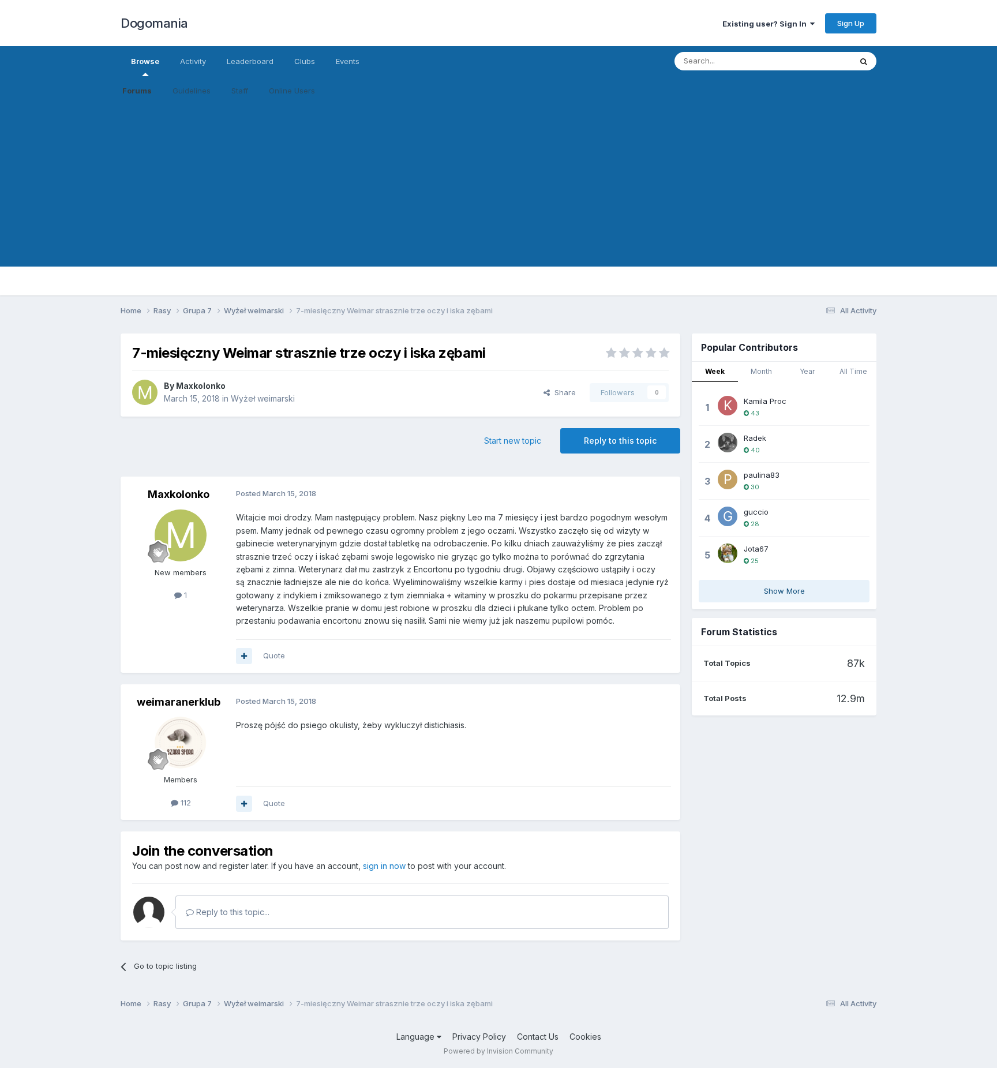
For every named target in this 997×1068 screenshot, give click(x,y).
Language (416, 1036)
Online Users (292, 90)
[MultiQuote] (244, 656)
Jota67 (756, 548)
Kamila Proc (765, 401)
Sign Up (850, 23)
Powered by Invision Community (498, 1051)
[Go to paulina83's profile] (727, 479)
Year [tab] (807, 371)
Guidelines (192, 90)
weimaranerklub (178, 702)
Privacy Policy (479, 1036)
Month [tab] (761, 371)
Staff (239, 90)
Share (563, 392)
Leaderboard (250, 61)
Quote (274, 655)
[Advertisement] (498, 186)
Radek (755, 438)
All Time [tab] (853, 371)
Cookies (585, 1036)
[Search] (863, 61)
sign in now (384, 866)
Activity (193, 61)
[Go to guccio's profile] (727, 516)
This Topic (817, 61)
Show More (784, 590)
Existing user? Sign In (766, 23)
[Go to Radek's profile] (727, 442)
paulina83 (761, 474)
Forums (137, 90)
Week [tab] (715, 371)
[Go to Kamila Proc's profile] (727, 405)
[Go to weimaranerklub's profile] (181, 743)
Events (347, 61)
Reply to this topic (620, 440)
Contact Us (538, 1036)
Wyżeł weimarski (263, 398)
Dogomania (154, 23)
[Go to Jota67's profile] (727, 553)
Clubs (304, 61)
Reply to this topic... (231, 912)
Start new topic (512, 440)
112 (184, 802)
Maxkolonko (201, 386)
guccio (756, 511)
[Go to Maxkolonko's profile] (145, 392)
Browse (145, 61)
